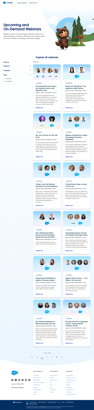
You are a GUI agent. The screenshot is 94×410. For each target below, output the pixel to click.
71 (57, 357)
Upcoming (8, 78)
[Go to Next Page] (62, 357)
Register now (39, 107)
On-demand (8, 81)
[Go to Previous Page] (32, 357)
